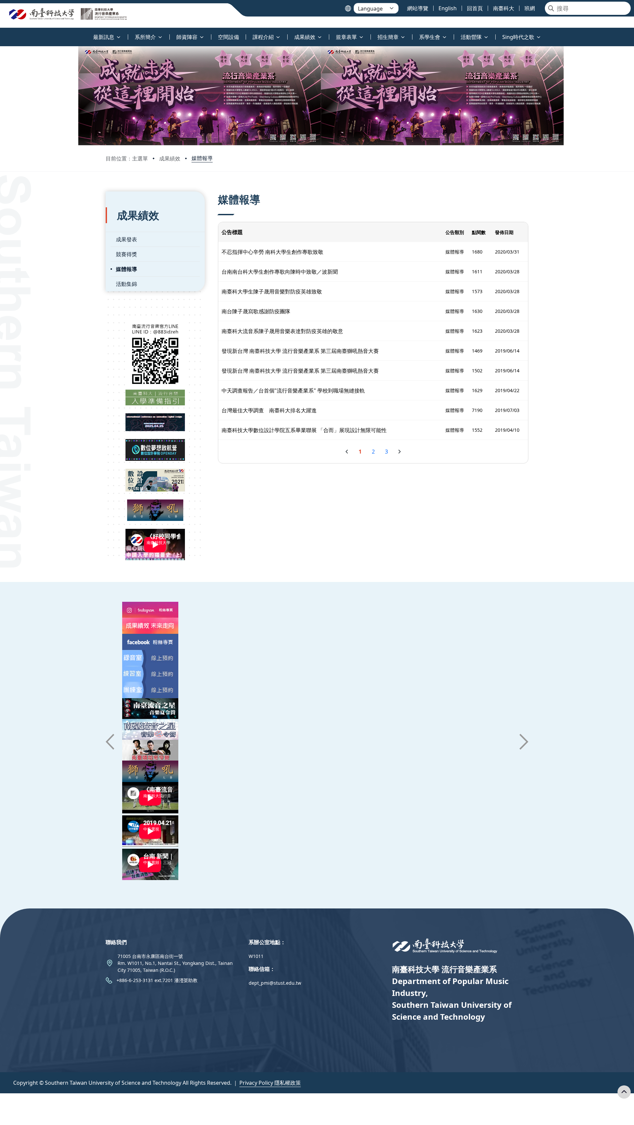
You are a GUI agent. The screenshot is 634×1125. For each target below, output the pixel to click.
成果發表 (126, 239)
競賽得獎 (126, 254)
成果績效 (169, 158)
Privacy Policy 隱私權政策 (270, 1082)
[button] (110, 742)
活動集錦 (126, 284)
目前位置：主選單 (127, 158)
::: (1, 33)
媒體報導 (202, 158)
